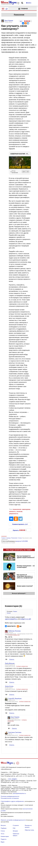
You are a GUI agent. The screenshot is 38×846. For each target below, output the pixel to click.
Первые (15, 611)
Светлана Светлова (14, 732)
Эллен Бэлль (9, 686)
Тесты (2, 833)
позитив (19, 511)
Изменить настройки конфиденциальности (13, 820)
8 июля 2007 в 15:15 (10, 666)
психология (17, 509)
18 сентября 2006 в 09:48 (14, 720)
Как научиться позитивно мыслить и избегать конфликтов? (25, 576)
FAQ (14, 828)
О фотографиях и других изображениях (12, 801)
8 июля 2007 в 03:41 (10, 689)
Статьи (3, 831)
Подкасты (3, 839)
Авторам (15, 831)
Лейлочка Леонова (14, 631)
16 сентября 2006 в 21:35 (11, 735)
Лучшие (9, 613)
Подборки (3, 828)
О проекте (16, 825)
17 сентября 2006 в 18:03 (11, 701)
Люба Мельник (9, 663)
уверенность (13, 513)
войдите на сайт (25, 619)
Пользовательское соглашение (10, 798)
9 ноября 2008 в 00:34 (10, 633)
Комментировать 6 (19, 524)
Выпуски (3, 825)
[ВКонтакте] (23, 23)
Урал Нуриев (15, 717)
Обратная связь (29, 830)
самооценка (26, 509)
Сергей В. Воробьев (14, 698)
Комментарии (5, 836)
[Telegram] (28, 23)
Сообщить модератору (14, 635)
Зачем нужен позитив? (25, 586)
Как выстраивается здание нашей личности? (26, 556)
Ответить (11, 659)
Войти (29, 2)
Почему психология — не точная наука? (26, 566)
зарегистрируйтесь (11, 619)
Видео (2, 842)
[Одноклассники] (25, 23)
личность (12, 511)
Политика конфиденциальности (10, 796)
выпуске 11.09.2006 (22, 541)
